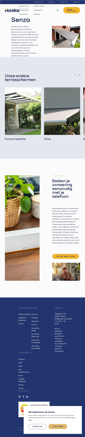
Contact (34, 325)
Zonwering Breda (35, 329)
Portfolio (34, 318)
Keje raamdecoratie (23, 371)
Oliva (47, 139)
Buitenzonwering (24, 314)
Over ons (34, 314)
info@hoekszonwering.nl (63, 319)
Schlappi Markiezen (22, 380)
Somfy (20, 375)
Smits (20, 363)
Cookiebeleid (22, 430)
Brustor (21, 385)
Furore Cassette (15, 139)
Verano (21, 388)
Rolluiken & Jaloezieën (22, 319)
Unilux (20, 366)
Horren (20, 324)
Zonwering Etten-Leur (35, 335)
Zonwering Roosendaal (35, 347)
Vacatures (35, 321)
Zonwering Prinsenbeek (35, 341)
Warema (21, 359)
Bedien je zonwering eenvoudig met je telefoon (62, 188)
